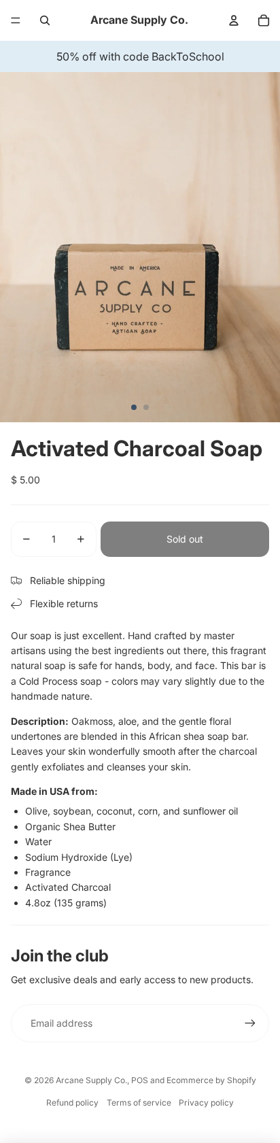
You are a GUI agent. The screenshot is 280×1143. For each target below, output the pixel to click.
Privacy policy (206, 1102)
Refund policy (72, 1102)
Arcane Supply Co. (91, 1080)
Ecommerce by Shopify (211, 1080)
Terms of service (139, 1102)
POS (139, 1080)
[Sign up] (250, 1023)
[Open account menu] (234, 20)
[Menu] (15, 20)
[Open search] (45, 20)
